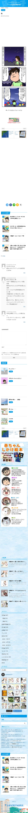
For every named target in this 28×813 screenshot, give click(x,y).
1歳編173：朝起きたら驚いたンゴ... (18, 601)
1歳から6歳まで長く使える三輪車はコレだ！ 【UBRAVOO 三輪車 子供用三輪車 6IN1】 (18, 247)
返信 (24, 272)
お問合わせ (14, 801)
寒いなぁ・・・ (12, 409)
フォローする (18, 710)
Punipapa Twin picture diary (14, 808)
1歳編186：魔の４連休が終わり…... (17, 561)
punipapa (3, 732)
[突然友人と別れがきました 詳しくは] (23, 687)
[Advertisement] (14, 31)
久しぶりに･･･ (12, 368)
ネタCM (11, 418)
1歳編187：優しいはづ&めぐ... (16, 571)
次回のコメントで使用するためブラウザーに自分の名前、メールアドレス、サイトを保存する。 (14, 353)
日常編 (3, 255)
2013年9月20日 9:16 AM (11, 278)
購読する (6, 716)
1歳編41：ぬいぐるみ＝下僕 (17, 236)
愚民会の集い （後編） (15, 399)
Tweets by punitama (6, 713)
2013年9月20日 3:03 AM (11, 264)
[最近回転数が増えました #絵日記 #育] (23, 699)
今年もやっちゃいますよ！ (15, 378)
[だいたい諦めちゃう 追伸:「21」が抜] (23, 706)
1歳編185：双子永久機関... (15, 580)
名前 (3, 347)
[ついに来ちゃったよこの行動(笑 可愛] (17, 699)
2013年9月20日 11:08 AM (11, 311)
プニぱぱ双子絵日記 (14, 4)
